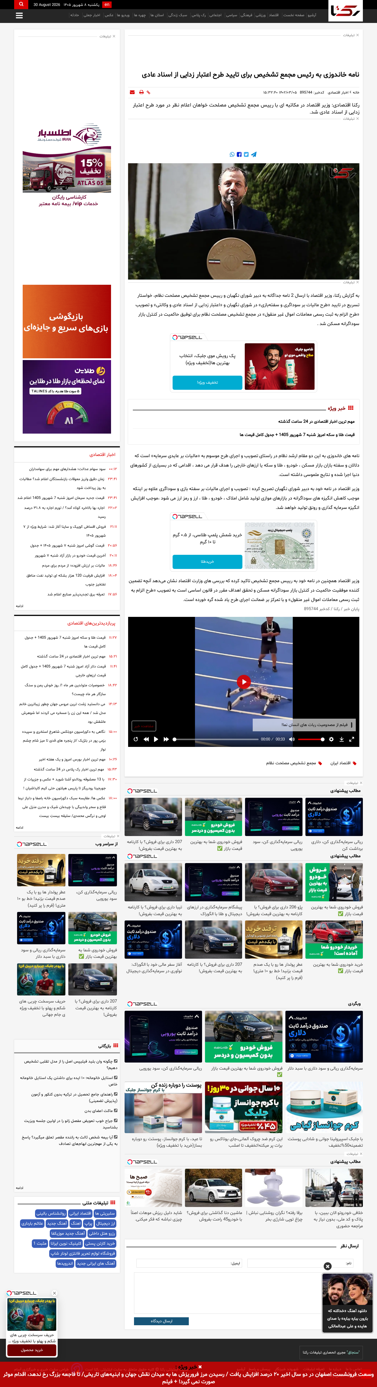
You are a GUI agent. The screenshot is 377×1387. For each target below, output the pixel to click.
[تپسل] (175, 337)
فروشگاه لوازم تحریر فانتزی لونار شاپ (83, 1253)
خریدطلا (207, 562)
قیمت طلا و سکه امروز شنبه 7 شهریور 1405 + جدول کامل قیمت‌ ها (297, 435)
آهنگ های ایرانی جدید (96, 1263)
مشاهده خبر (143, 726)
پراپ (88, 1223)
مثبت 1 (40, 1243)
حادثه (75, 15)
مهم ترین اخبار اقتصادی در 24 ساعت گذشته (316, 421)
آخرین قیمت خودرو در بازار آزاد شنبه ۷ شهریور (70, 555)
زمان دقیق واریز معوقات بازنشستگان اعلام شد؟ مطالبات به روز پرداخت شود (62, 484)
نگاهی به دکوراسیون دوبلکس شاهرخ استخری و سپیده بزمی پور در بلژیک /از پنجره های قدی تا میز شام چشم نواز (64, 740)
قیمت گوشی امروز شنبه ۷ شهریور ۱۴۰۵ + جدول (67, 545)
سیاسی (231, 15)
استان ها (158, 15)
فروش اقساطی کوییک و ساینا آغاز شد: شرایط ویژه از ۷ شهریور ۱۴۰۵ (64, 531)
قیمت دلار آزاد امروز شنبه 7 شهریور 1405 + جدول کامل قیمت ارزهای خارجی (63, 671)
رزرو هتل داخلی (102, 1233)
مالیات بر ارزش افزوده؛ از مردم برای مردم (73, 565)
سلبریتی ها (105, 1213)
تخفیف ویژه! (207, 382)
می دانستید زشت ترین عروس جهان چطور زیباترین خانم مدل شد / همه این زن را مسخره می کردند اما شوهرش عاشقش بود (62, 713)
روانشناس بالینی (51, 1213)
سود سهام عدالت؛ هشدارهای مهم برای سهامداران (67, 469)
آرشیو (312, 15)
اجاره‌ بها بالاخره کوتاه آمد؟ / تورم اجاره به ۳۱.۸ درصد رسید (65, 512)
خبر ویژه (336, 408)
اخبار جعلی (92, 15)
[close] (200, 1367)
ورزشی (260, 15)
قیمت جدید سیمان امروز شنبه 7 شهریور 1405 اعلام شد (60, 498)
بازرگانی (104, 1046)
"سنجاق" (353, 1352)
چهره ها (140, 15)
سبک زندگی (178, 15)
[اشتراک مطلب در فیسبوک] (239, 155)
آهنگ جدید (57, 1223)
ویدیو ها (123, 15)
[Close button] (54, 1293)
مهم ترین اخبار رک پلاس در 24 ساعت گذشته (69, 769)
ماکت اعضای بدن (99, 1111)
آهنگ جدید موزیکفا (68, 1233)
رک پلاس (199, 15)
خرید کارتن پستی (100, 1243)
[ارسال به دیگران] (132, 92)
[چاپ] (141, 92)
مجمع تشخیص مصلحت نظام (291, 763)
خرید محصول (32, 1350)
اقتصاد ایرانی (80, 1213)
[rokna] (345, 10)
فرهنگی (246, 15)
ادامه (19, 606)
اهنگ (75, 1223)
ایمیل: (235, 1263)
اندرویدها (65, 1263)
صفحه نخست (293, 15)
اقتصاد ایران (340, 763)
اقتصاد (274, 15)
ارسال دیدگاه (161, 1321)
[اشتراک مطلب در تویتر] (246, 155)
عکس (109, 15)
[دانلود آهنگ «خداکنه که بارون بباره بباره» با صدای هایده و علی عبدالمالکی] (348, 1289)
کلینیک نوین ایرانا (66, 1243)
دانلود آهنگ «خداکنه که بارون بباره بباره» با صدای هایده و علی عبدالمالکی (347, 1318)
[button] (328, 1267)
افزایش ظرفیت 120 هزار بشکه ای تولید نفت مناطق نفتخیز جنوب (66, 580)
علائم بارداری (32, 1223)
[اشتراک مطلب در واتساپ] (232, 155)
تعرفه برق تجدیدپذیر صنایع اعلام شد (76, 594)
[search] (21, 4)
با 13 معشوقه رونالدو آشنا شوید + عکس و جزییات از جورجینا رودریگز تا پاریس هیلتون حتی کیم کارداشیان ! (64, 784)
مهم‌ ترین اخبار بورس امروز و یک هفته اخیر (72, 759)
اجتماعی (216, 15)
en (107, 5)
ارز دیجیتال (105, 1223)
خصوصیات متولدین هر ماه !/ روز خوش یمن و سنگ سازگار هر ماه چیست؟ (65, 690)
